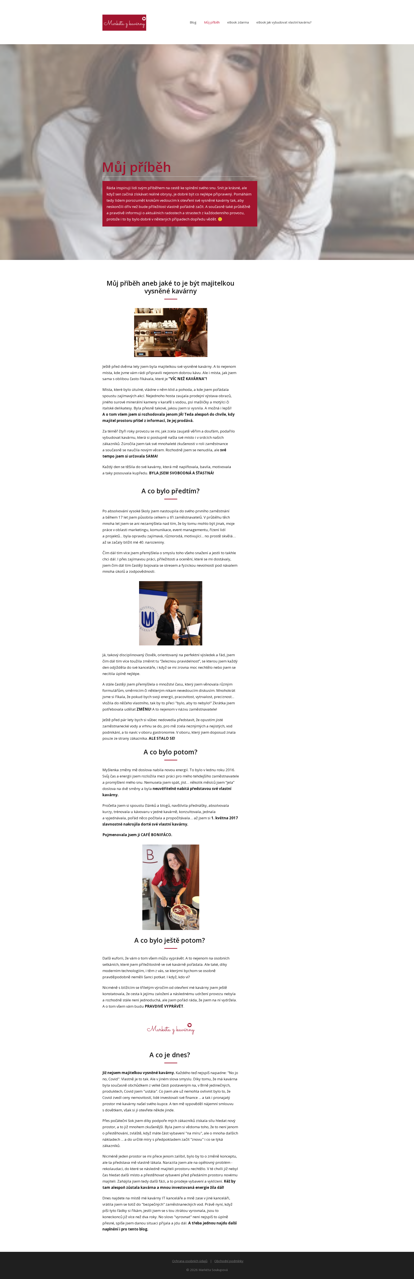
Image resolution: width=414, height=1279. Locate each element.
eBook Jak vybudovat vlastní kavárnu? (284, 22)
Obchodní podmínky (228, 1261)
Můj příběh (212, 22)
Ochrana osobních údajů (189, 1261)
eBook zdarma (238, 22)
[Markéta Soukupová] (124, 22)
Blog (193, 22)
